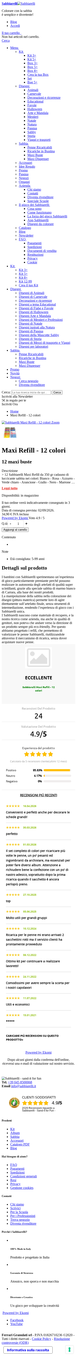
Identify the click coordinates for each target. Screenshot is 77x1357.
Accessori (17, 1140)
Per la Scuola (19, 1212)
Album (15, 1133)
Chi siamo (17, 1204)
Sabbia (14, 1136)
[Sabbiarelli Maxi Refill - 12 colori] (26, 422)
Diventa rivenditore (23, 1223)
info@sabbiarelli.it (23, 1086)
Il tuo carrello (11, 33)
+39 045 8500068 (20, 1082)
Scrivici (15, 1208)
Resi (13, 1180)
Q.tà (4, 523)
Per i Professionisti (22, 1216)
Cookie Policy (41, 1339)
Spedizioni (17, 1172)
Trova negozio (20, 1219)
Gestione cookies (21, 1188)
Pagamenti (17, 1168)
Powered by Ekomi (15, 518)
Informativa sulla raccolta (28, 1350)
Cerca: (6, 392)
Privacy (15, 1184)
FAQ (13, 1165)
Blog (13, 22)
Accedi (15, 25)
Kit (12, 1129)
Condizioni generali (23, 1176)
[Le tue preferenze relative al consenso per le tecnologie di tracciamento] (69, 1350)
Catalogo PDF (20, 1144)
